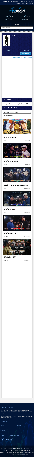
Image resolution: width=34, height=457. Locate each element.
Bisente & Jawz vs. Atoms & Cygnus (16, 185)
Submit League (29, 3)
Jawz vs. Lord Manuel (11, 161)
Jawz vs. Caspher (10, 137)
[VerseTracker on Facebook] (3, 441)
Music (18, 427)
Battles (3, 427)
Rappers (3, 429)
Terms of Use (8, 450)
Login (30, 1)
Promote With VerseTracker (10, 1)
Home (2, 425)
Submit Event (20, 3)
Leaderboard (20, 429)
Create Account (24, 1)
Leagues (3, 431)
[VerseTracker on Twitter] (7, 441)
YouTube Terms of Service (21, 450)
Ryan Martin (28, 452)
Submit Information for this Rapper (22, 57)
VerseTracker (17, 448)
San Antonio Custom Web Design (17, 454)
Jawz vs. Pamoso (10, 233)
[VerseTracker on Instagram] (12, 441)
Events (19, 425)
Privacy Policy (27, 448)
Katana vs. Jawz (9, 258)
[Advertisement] (17, 79)
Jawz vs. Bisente (10, 209)
